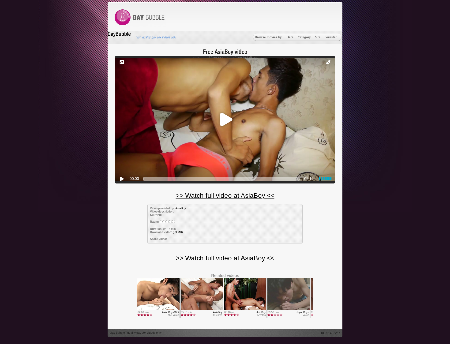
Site (317, 37)
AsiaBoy (180, 208)
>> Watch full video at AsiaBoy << (225, 195)
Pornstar (331, 37)
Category (304, 37)
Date (290, 37)
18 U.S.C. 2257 (330, 333)
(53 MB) (178, 232)
